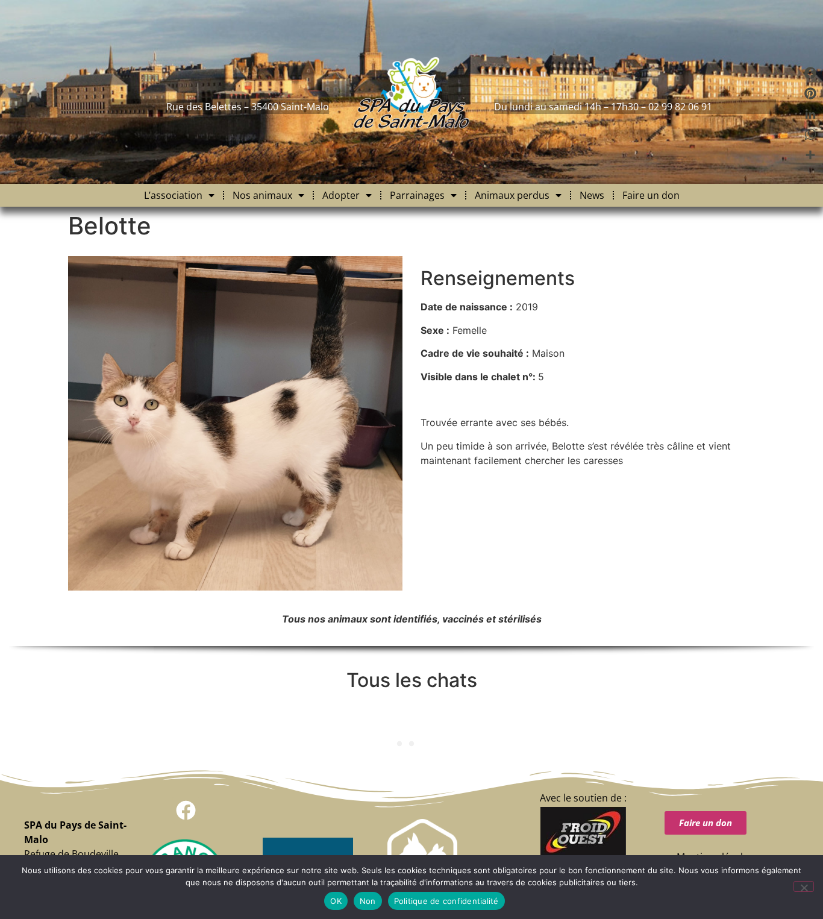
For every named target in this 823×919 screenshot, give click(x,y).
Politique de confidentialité (446, 901)
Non (368, 901)
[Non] (803, 886)
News (592, 195)
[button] (185, 810)
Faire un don (651, 195)
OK (336, 901)
